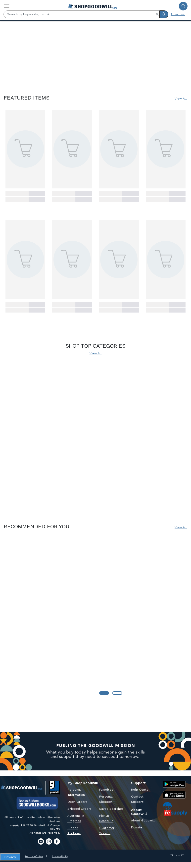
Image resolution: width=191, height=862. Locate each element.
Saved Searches (111, 808)
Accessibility (60, 856)
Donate (136, 827)
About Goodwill (143, 820)
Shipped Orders (79, 808)
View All (181, 98)
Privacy (10, 857)
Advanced (178, 14)
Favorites (106, 789)
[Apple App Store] (174, 795)
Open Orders (77, 802)
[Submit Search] (183, 6)
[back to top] (183, 843)
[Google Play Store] (174, 784)
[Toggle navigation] (6, 6)
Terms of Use (34, 856)
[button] (157, 14)
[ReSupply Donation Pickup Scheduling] (175, 809)
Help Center (140, 789)
